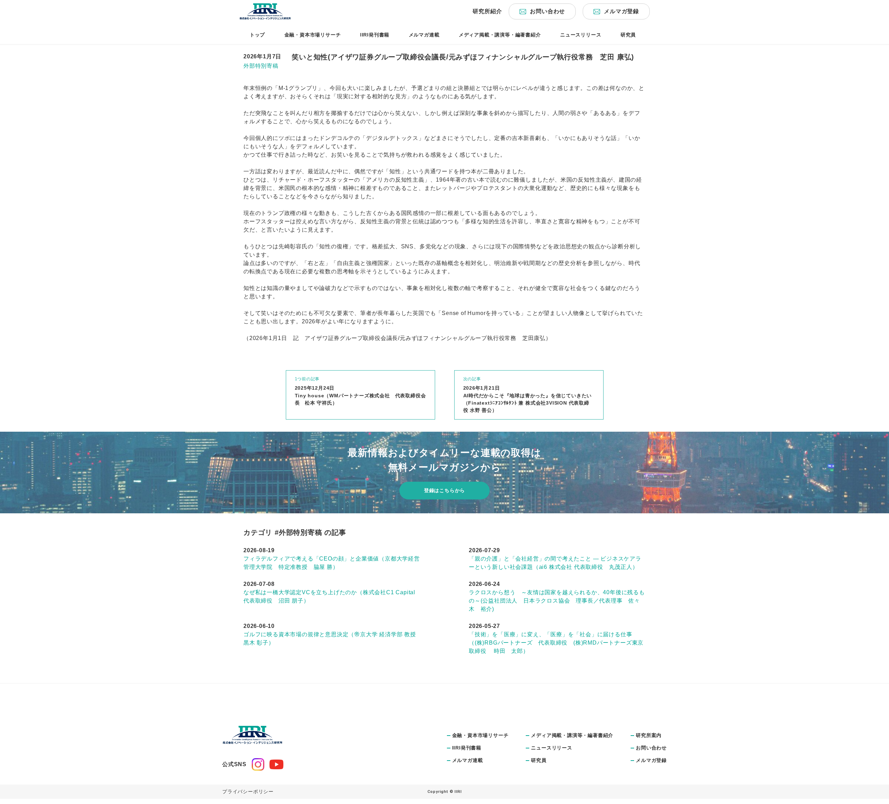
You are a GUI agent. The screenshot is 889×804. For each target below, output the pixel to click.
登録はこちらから (444, 490)
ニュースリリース (551, 748)
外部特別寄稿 (261, 66)
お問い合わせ (651, 748)
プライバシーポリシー (248, 791)
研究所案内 (649, 735)
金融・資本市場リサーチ (480, 735)
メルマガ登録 (651, 760)
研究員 (538, 760)
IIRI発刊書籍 (466, 748)
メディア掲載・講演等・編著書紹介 (572, 735)
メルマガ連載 (467, 760)
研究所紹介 (487, 11)
